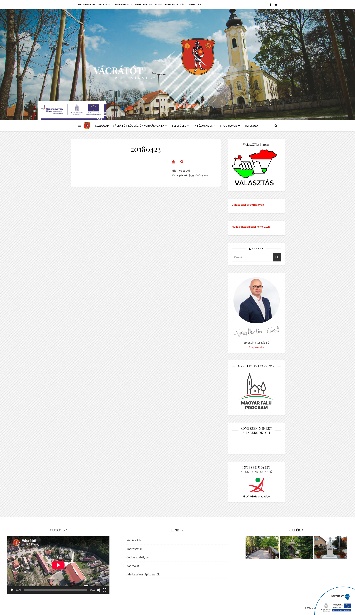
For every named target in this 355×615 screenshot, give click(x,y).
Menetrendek (143, 4)
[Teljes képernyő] (104, 590)
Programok (228, 125)
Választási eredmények (248, 204)
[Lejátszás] (12, 590)
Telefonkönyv (122, 4)
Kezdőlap (102, 125)
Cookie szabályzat (137, 557)
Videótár (195, 4)
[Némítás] (99, 590)
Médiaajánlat (134, 540)
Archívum (104, 4)
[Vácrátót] (85, 125)
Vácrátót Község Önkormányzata (138, 125)
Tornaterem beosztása (170, 4)
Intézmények (203, 125)
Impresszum (134, 549)
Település (179, 125)
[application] (58, 565)
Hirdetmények (87, 4)
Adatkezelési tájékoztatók (143, 574)
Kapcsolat (252, 125)
